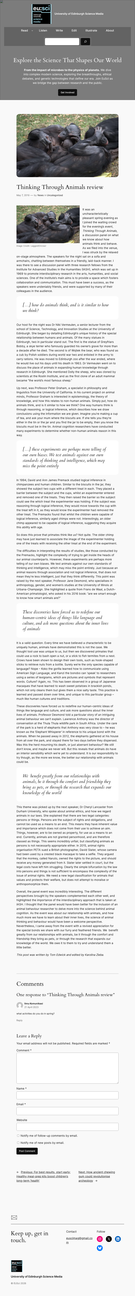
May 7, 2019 (22, 195)
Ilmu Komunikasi (33, 1003)
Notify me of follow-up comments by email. (49, 1135)
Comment (24, 1050)
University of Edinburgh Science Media (78, 13)
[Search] (85, 41)
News (41, 195)
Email (21, 1104)
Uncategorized (55, 195)
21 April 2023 (31, 1007)
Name (21, 1088)
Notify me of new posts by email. (42, 1142)
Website (21, 1120)
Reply (19, 1020)
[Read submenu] (32, 30)
